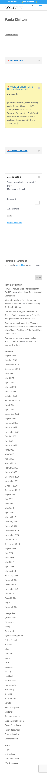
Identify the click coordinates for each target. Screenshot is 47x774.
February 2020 (11, 467)
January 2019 (11, 526)
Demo (7, 658)
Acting (7, 626)
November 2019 (12, 481)
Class (7, 649)
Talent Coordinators (13, 725)
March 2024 (10, 387)
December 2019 (12, 476)
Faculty (8, 671)
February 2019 (11, 521)
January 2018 (11, 580)
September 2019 (12, 490)
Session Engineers (12, 707)
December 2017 (12, 584)
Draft (7, 662)
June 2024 (9, 373)
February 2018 (11, 575)
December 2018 (12, 530)
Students (9, 712)
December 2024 (12, 364)
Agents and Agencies (14, 635)
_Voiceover (10, 622)
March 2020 (10, 463)
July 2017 (9, 602)
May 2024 (9, 378)
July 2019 (9, 499)
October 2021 (11, 436)
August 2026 (10, 355)
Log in (7, 749)
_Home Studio (11, 617)
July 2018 (9, 553)
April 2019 (9, 512)
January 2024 (11, 391)
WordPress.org (11, 763)
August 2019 (10, 494)
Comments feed (12, 758)
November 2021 (12, 432)
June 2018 (9, 557)
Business (8, 644)
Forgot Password (14, 222)
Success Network (12, 716)
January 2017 (11, 607)
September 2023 (12, 400)
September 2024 (12, 369)
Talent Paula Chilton (11, 35)
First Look (9, 676)
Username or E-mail (16, 189)
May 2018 (9, 562)
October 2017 (11, 593)
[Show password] (37, 202)
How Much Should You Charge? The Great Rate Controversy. (23, 330)
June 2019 (9, 503)
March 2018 (10, 571)
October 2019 (11, 485)
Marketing (9, 689)
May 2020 (9, 454)
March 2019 (10, 517)
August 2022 (10, 418)
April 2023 (9, 409)
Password (11, 199)
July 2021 (9, 441)
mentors (8, 694)
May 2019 (9, 508)
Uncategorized (11, 738)
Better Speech (11, 640)
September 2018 (12, 544)
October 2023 (11, 396)
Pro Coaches (10, 698)
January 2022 (11, 427)
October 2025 (11, 360)
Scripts (8, 703)
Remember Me (16, 208)
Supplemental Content (14, 721)
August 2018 (10, 548)
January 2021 (11, 445)
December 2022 (12, 414)
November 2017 (12, 589)
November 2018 (12, 535)
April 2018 (9, 566)
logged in (20, 265)
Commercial (10, 653)
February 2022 (11, 423)
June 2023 (9, 405)
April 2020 (9, 458)
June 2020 (9, 449)
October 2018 (11, 539)
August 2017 (10, 598)
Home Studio (10, 685)
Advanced (9, 631)
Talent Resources (12, 730)
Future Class (10, 680)
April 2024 (9, 382)
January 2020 (11, 472)
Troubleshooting (12, 734)
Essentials (9, 667)
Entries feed (10, 754)
